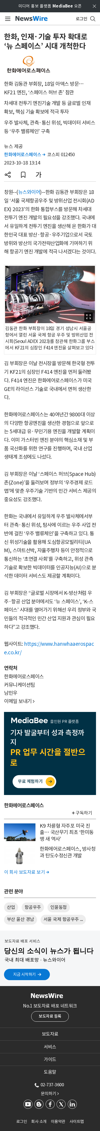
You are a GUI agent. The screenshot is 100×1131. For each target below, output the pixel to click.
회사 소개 (39, 1121)
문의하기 (50, 1093)
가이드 (50, 1059)
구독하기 (83, 813)
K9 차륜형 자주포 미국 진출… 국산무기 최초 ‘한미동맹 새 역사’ (67, 832)
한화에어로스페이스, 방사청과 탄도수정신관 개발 (67, 852)
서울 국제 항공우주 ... (63, 919)
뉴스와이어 (29, 192)
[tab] (50, 1034)
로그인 (21, 1121)
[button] (7, 175)
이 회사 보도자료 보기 (26, 872)
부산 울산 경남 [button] (20, 919)
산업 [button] (11, 907)
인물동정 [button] (58, 907)
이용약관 (58, 1121)
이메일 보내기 (19, 701)
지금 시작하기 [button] (24, 974)
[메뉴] (7, 18)
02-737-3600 (52, 1084)
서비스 (50, 1047)
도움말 (50, 1072)
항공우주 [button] (33, 907)
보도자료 (50, 1034)
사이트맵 (77, 1121)
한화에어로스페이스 (24, 155)
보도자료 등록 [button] (50, 1016)
